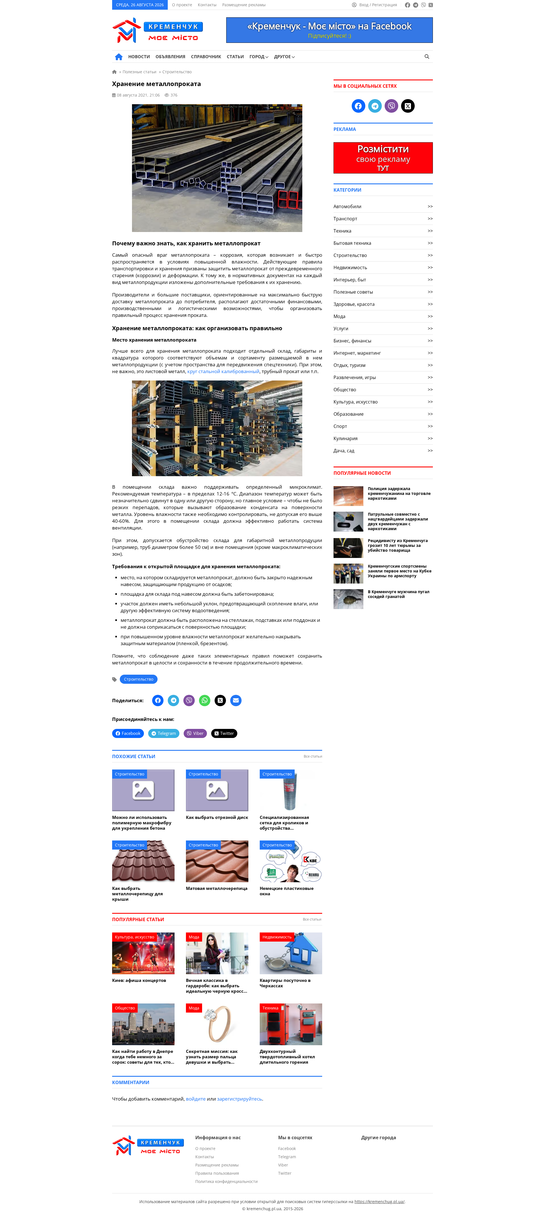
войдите (196, 1098)
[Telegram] (173, 700)
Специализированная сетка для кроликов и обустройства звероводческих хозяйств (289, 823)
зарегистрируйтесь (239, 1098)
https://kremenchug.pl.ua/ (379, 1201)
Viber (283, 1165)
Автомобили (383, 206)
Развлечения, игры (383, 377)
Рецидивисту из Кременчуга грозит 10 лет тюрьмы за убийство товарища (398, 545)
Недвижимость (277, 937)
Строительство (138, 679)
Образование (383, 414)
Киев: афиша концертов (139, 980)
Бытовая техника (383, 243)
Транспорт (383, 219)
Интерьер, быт (383, 280)
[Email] (236, 700)
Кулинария (383, 438)
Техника (270, 1008)
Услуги (383, 328)
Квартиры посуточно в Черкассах (285, 983)
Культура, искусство (134, 937)
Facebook (287, 1148)
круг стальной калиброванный (223, 371)
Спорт (383, 426)
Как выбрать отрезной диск (217, 817)
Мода (194, 937)
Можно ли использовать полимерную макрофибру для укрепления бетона (141, 823)
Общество (125, 1008)
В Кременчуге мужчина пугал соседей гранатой (398, 594)
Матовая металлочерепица (217, 888)
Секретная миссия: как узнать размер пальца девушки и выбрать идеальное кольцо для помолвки (212, 1057)
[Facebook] (158, 700)
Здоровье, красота (383, 304)
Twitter (285, 1173)
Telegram (287, 1156)
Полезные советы (383, 292)
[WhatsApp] (204, 700)
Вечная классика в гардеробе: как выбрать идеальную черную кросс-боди (215, 986)
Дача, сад (383, 451)
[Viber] (189, 700)
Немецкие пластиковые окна (287, 891)
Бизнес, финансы (383, 341)
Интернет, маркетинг (383, 353)
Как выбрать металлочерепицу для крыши (137, 894)
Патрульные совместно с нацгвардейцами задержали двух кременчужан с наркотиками (398, 521)
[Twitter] (220, 700)
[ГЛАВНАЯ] (119, 56)
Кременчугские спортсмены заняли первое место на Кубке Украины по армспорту (399, 571)
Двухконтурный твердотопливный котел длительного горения (287, 1057)
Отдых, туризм (383, 365)
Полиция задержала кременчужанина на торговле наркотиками (399, 493)
